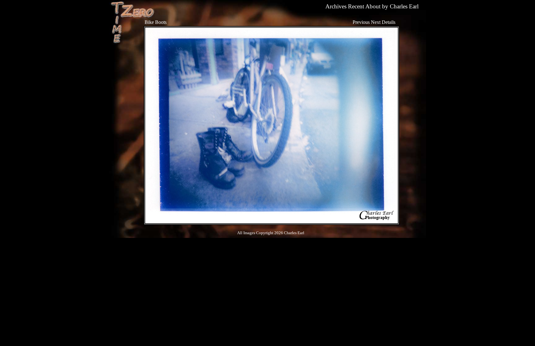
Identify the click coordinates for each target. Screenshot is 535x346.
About (373, 6)
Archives (335, 6)
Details (388, 22)
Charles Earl (404, 6)
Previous (361, 22)
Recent (356, 6)
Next (376, 22)
